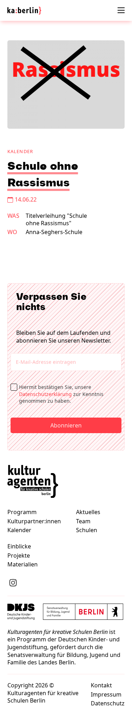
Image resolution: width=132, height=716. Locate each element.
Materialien (22, 564)
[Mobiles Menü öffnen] (121, 10)
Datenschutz (108, 703)
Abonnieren (66, 425)
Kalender (20, 151)
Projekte (18, 555)
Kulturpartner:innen (34, 521)
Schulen (86, 530)
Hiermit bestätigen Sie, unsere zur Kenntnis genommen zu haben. (61, 394)
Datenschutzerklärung (45, 394)
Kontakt (101, 685)
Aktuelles (88, 512)
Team (83, 521)
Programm (22, 512)
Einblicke (19, 546)
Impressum (106, 694)
